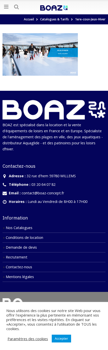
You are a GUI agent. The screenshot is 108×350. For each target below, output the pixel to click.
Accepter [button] (61, 338)
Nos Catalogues (19, 227)
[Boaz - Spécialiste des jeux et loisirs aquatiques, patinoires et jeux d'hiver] (54, 8)
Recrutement (16, 257)
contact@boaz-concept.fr (43, 193)
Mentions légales (20, 276)
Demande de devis (21, 247)
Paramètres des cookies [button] (28, 338)
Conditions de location (24, 237)
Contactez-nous (19, 267)
